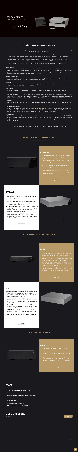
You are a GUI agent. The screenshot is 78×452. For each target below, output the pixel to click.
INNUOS (6, 439)
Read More (56, 180)
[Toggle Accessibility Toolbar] (75, 449)
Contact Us (67, 416)
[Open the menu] (14, 27)
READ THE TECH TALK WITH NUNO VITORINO (16, 129)
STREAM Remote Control (46, 108)
